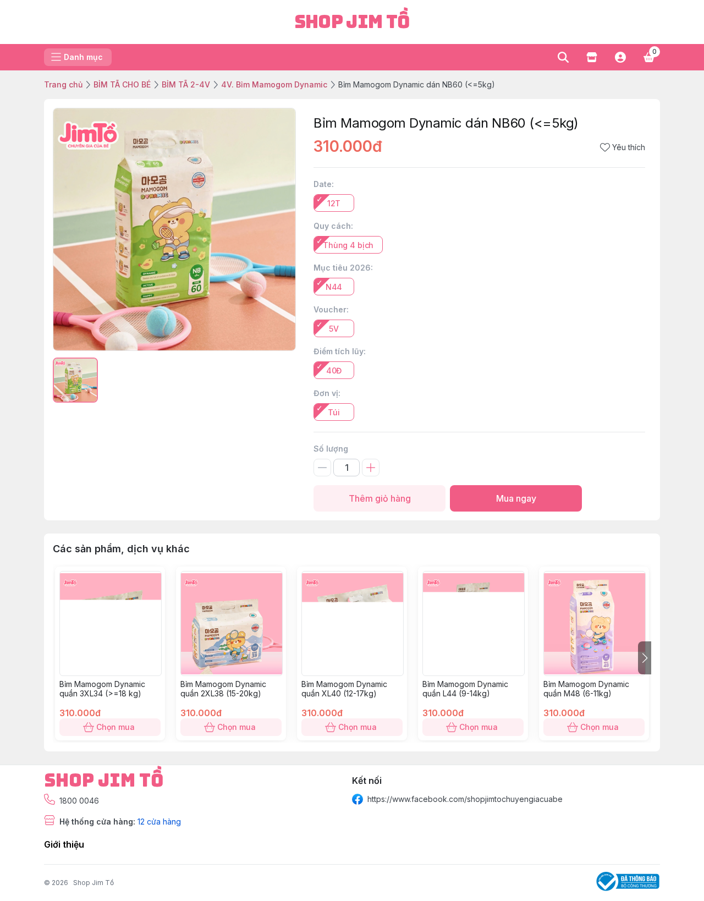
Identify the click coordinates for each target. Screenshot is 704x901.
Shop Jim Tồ (93, 882)
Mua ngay (516, 498)
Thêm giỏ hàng (380, 498)
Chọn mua (115, 727)
